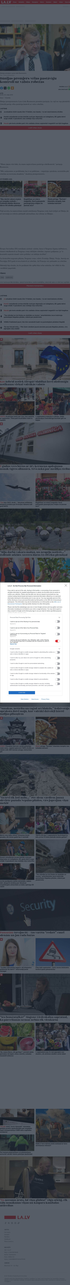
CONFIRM (22, 692)
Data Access (35, 699)
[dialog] (35, 642)
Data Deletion (25, 699)
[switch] (57, 621)
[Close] (66, 586)
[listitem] (35, 617)
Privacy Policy (45, 699)
